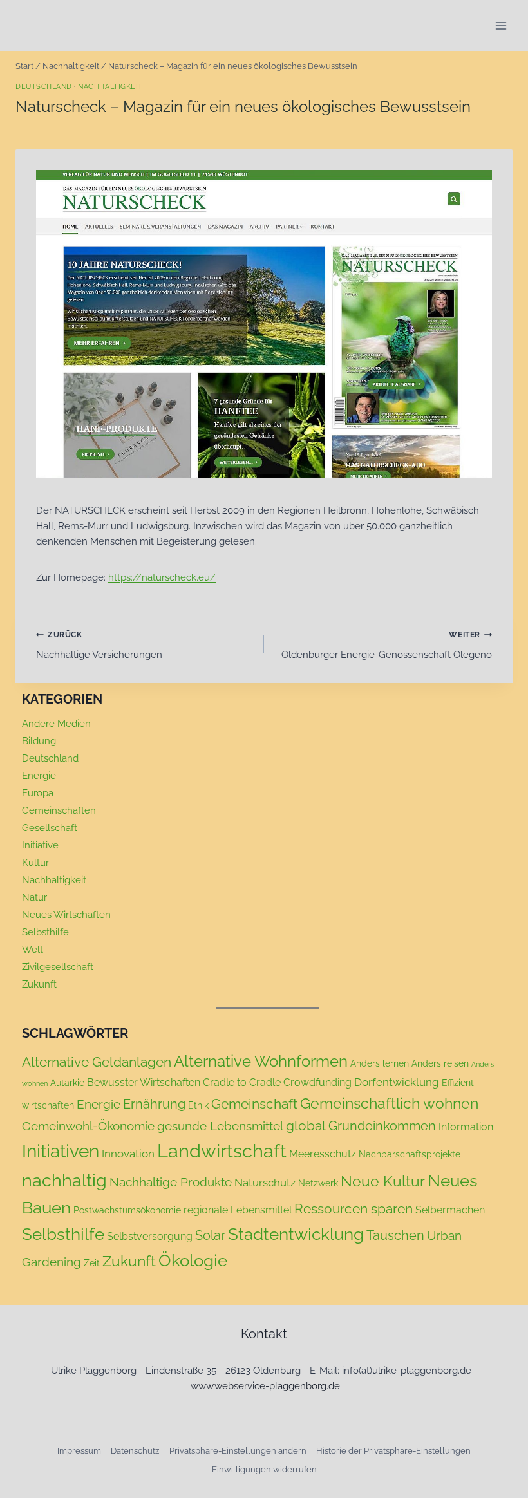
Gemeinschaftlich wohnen (389, 1103)
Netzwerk (318, 1183)
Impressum (79, 1451)
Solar (210, 1235)
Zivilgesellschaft (57, 967)
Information (465, 1127)
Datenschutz (135, 1451)
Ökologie (192, 1260)
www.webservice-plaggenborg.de (265, 1386)
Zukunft (39, 984)
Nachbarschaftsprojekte (409, 1154)
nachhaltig (64, 1180)
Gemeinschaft (254, 1104)
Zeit (92, 1263)
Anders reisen (440, 1063)
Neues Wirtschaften (66, 915)
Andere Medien (56, 723)
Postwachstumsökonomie (127, 1210)
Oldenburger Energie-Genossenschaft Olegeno (386, 645)
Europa (37, 793)
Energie (39, 776)
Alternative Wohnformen (261, 1062)
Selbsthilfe (45, 932)
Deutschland (43, 86)
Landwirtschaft (222, 1150)
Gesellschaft (49, 828)
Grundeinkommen (382, 1126)
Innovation (128, 1153)
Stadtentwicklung (296, 1234)
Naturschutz (265, 1182)
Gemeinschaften (59, 810)
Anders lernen (379, 1063)
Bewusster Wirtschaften (143, 1082)
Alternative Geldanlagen (96, 1062)
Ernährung (154, 1104)
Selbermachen (450, 1210)
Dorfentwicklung (396, 1082)
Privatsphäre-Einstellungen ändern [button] (237, 1451)
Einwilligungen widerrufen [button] (264, 1469)
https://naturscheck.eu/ (162, 577)
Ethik (198, 1105)
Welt (32, 949)
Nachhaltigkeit (110, 86)
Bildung (39, 741)
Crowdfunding (317, 1082)
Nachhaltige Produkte (170, 1182)
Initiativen (60, 1151)
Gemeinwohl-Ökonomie (88, 1126)
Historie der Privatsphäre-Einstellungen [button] (393, 1451)
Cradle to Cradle (242, 1082)
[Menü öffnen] (501, 25)
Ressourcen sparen (353, 1209)
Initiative (40, 845)
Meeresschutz (322, 1154)
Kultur (35, 862)
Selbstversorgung (150, 1236)
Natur (34, 897)
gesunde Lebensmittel (220, 1126)
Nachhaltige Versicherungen (99, 645)
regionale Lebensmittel (238, 1210)
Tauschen (395, 1235)
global (306, 1126)
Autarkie (67, 1083)
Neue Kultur (383, 1181)
